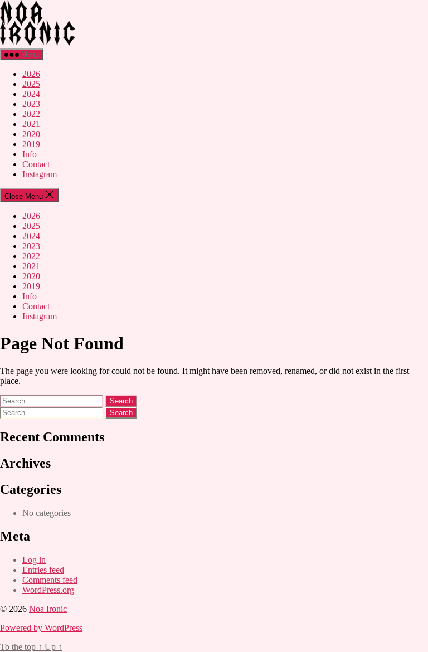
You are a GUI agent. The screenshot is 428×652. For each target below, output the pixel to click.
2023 (31, 104)
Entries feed (43, 570)
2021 (31, 124)
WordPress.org (48, 590)
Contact (36, 164)
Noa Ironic (48, 609)
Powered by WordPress (41, 627)
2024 (31, 94)
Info (29, 154)
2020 (31, 134)
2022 (31, 114)
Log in (34, 560)
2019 (31, 144)
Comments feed (49, 580)
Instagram (39, 174)
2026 (31, 74)
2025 (31, 84)
